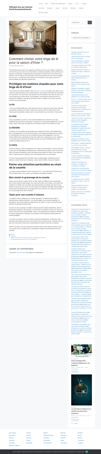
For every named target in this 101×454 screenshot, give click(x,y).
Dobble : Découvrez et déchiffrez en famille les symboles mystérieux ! (81, 193)
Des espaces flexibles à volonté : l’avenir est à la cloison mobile (81, 331)
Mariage (63, 433)
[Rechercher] (90, 22)
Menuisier (63, 435)
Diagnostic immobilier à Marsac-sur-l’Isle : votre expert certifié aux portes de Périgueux (81, 90)
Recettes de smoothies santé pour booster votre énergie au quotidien (28, 237)
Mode (62, 440)
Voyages (84, 3)
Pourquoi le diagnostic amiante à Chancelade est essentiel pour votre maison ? (81, 174)
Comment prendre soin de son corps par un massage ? (81, 218)
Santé (79, 435)
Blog (47, 3)
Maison (77, 3)
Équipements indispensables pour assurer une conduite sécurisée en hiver (81, 244)
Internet (58, 8)
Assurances (12, 433)
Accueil (41, 3)
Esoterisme (46, 440)
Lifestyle (81, 8)
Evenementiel (47, 443)
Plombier (63, 438)
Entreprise (50, 8)
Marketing (73, 8)
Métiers (45, 433)
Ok (86, 451)
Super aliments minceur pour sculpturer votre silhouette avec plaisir (80, 84)
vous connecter (21, 252)
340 (76, 423)
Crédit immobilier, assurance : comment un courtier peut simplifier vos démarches (80, 187)
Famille (28, 433)
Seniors (80, 438)
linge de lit (13, 236)
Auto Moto (41, 8)
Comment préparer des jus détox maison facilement (24, 239)
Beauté (11, 438)
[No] (99, 452)
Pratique (70, 3)
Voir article (75, 371)
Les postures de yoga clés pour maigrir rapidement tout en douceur (80, 78)
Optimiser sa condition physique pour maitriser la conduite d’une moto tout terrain (81, 232)
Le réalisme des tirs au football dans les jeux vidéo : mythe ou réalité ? (80, 181)
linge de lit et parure (39, 91)
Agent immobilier (48, 435)
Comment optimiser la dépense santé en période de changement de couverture (81, 157)
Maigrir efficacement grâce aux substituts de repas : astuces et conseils (80, 71)
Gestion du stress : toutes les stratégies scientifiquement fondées (80, 320)
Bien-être (65, 8)
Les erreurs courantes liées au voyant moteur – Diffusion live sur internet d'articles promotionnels (81, 264)
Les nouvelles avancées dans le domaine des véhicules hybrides (81, 282)
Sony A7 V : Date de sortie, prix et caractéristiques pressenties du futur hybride (81, 101)
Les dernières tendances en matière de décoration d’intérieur (81, 411)
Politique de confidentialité (58, 3)
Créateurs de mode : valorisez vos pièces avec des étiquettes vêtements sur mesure (81, 120)
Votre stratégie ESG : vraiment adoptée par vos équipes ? (80, 363)
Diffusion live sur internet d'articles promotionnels (20, 8)
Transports (81, 440)
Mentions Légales (43, 12)
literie (40, 171)
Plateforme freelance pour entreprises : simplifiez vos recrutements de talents (79, 164)
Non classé (64, 443)
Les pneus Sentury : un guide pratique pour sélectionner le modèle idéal (81, 294)
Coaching (46, 438)
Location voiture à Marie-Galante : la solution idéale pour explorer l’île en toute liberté (81, 134)
